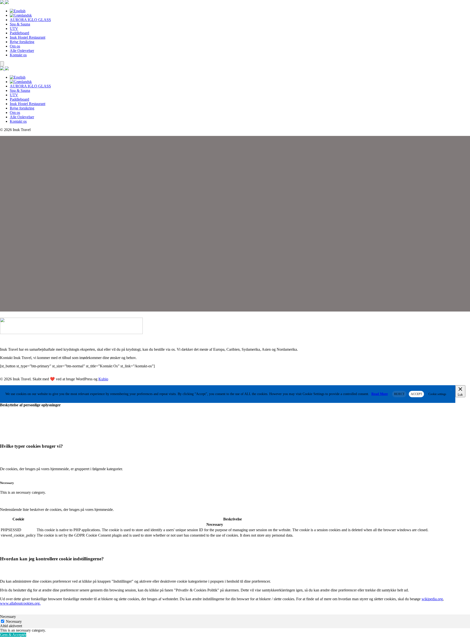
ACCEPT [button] (416, 394)
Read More (379, 394)
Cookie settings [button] (437, 394)
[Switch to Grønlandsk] (21, 15)
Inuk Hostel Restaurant (27, 37)
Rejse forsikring (22, 42)
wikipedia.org (432, 599)
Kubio (103, 379)
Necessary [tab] (8, 616)
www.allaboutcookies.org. (20, 603)
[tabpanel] (235, 630)
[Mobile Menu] (2, 63)
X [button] (451, 389)
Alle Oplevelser (22, 50)
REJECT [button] (399, 394)
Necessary (14, 621)
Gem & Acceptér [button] (13, 635)
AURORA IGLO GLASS (30, 20)
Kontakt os (18, 55)
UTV (14, 28)
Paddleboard (19, 33)
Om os (15, 46)
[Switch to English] (17, 11)
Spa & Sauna (20, 24)
